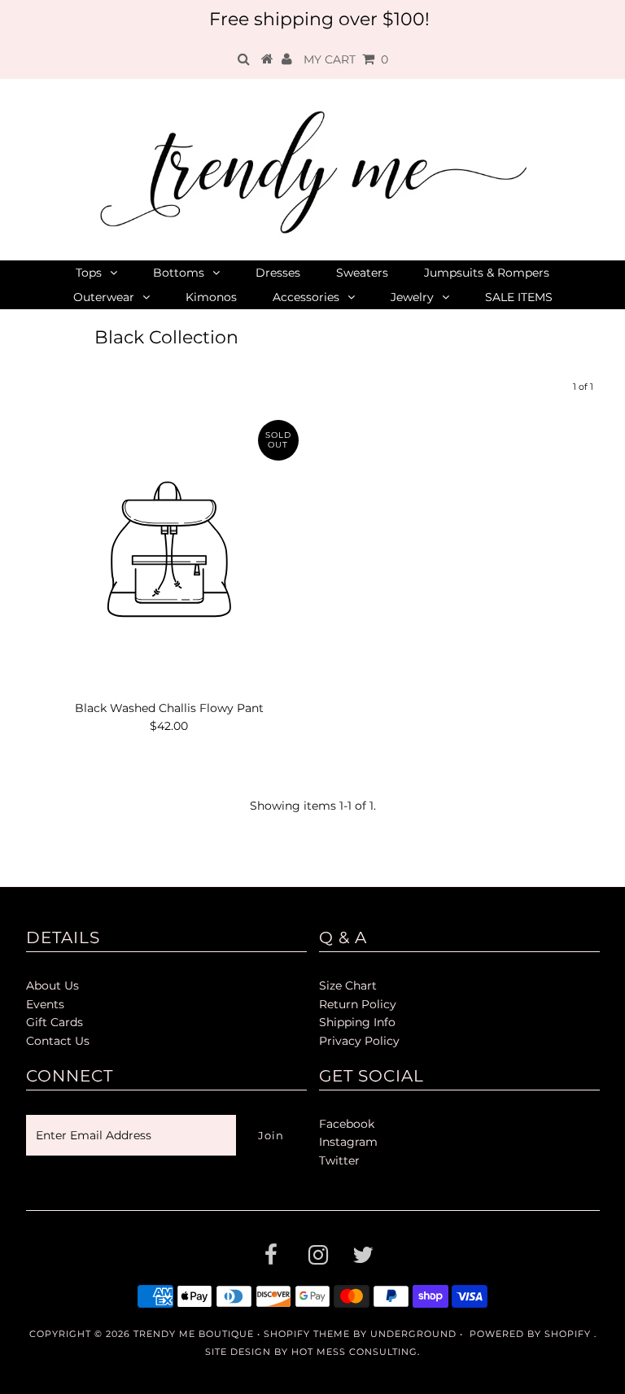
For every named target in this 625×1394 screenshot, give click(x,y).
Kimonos (211, 297)
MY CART (346, 59)
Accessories (306, 297)
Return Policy (357, 1004)
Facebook (346, 1124)
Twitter (339, 1160)
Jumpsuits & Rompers (486, 272)
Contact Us (58, 1040)
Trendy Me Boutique (193, 1333)
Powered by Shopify (530, 1333)
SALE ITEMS (519, 297)
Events (45, 1004)
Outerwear (103, 297)
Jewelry (412, 297)
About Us (52, 985)
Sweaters (362, 272)
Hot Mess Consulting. (355, 1351)
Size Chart (348, 985)
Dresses (278, 272)
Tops (89, 272)
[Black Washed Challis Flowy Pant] (169, 552)
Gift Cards (54, 1022)
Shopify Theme (307, 1333)
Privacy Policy (359, 1040)
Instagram (348, 1141)
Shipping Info (357, 1022)
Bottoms (178, 272)
